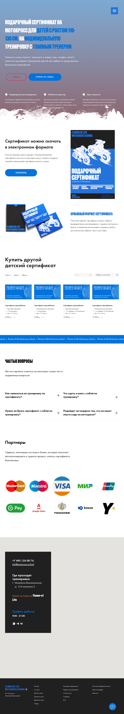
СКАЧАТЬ (21, 172)
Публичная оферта (97, 690)
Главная (36, 686)
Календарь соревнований (70, 686)
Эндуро (36, 703)
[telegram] (17, 623)
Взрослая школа (39, 696)
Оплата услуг (67, 693)
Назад (16, 77)
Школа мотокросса (22, 596)
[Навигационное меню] (114, 11)
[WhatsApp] (14, 623)
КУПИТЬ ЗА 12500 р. (45, 77)
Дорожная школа (39, 700)
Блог (64, 700)
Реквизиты (95, 693)
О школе (36, 690)
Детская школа (38, 693)
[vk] (21, 623)
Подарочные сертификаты (70, 690)
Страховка (66, 696)
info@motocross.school (23, 564)
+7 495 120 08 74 (23, 561)
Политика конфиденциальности (101, 686)
